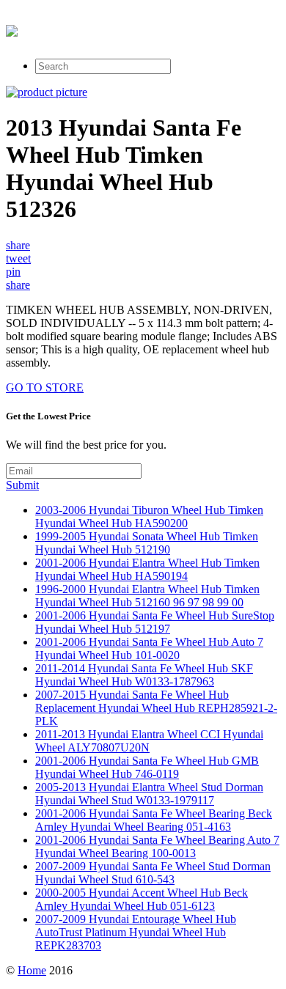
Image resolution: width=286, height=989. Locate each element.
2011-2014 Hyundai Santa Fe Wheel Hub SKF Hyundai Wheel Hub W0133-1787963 (144, 675)
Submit (22, 485)
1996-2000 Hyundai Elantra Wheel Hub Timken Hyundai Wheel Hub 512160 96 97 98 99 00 (147, 596)
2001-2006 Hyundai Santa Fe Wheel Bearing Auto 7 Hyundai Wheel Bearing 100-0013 (157, 846)
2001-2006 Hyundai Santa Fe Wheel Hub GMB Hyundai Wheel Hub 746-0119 (147, 767)
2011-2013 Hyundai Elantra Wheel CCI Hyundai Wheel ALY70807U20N (149, 741)
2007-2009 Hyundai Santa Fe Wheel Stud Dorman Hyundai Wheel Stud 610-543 (153, 873)
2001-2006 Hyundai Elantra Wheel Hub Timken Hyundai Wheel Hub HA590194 (147, 569)
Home (32, 970)
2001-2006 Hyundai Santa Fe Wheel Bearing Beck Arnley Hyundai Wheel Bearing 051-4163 (153, 820)
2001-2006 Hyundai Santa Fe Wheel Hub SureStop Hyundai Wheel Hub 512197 (154, 622)
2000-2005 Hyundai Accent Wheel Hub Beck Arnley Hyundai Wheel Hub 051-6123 (141, 899)
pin (13, 271)
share (18, 245)
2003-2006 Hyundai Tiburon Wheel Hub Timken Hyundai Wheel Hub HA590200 (149, 516)
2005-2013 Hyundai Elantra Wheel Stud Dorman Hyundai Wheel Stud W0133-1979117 (149, 793)
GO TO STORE (45, 387)
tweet (18, 258)
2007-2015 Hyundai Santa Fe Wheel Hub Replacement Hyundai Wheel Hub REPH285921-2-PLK (156, 707)
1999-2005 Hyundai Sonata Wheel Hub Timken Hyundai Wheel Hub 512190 (146, 543)
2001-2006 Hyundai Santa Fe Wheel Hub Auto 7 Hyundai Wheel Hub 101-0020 (149, 648)
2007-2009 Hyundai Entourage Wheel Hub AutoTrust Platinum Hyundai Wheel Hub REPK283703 (135, 932)
